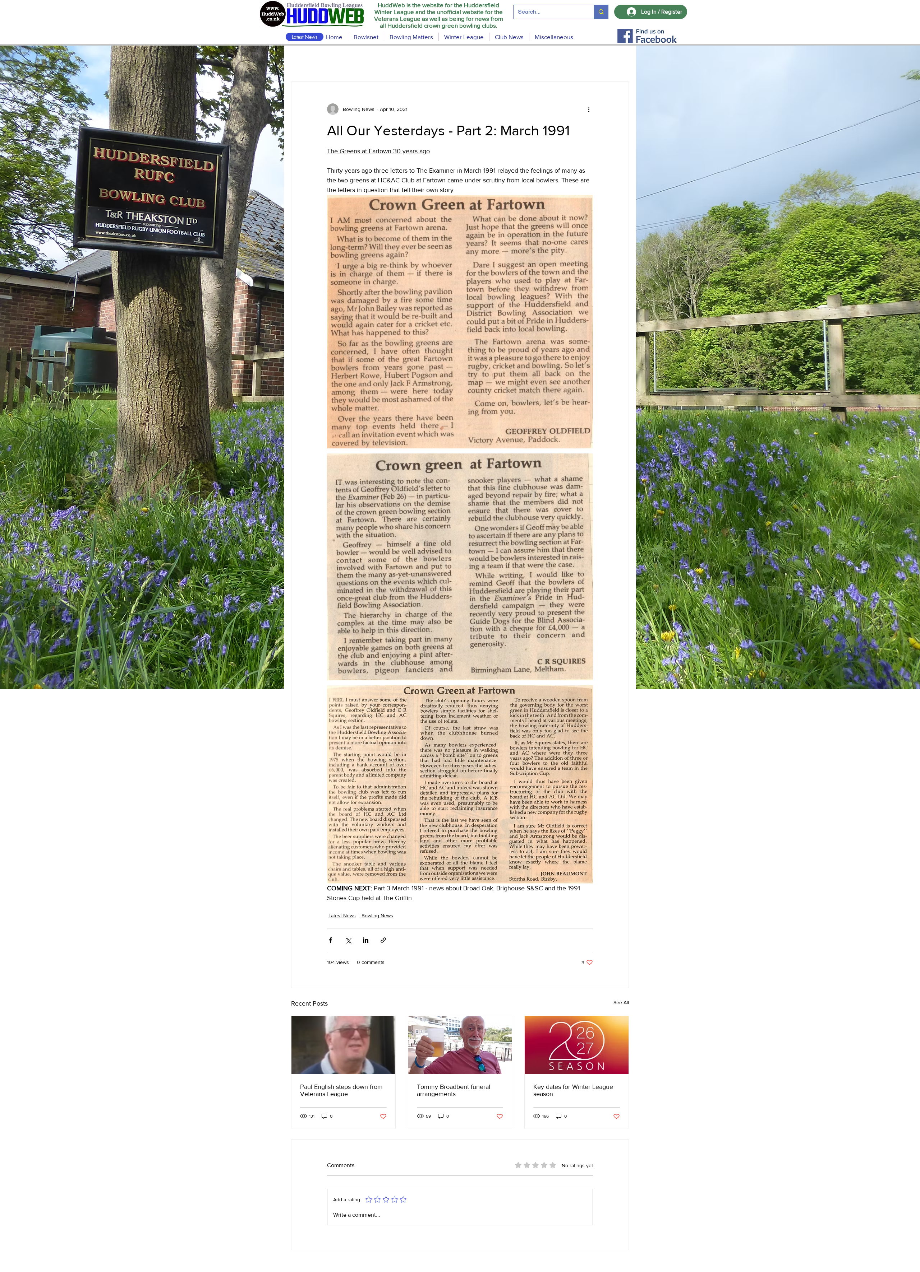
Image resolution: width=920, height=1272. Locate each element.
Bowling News (377, 915)
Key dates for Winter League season (573, 1090)
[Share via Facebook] (330, 940)
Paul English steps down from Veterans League (341, 1090)
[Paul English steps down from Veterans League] (343, 1045)
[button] (411, 37)
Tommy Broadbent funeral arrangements (453, 1090)
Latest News (342, 915)
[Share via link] (383, 940)
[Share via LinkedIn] (365, 940)
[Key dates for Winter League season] (577, 1045)
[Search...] (601, 12)
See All (621, 1002)
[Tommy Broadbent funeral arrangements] (460, 1045)
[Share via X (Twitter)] (348, 940)
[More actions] (588, 109)
